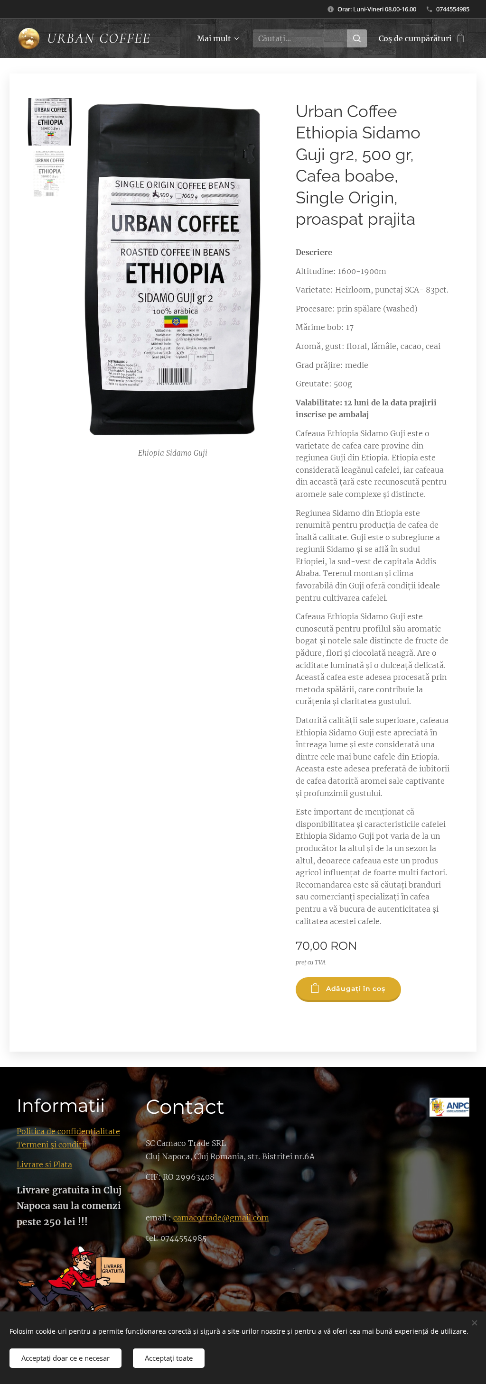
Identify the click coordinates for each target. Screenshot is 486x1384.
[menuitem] (216, 38)
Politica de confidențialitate (68, 1131)
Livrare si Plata (44, 1164)
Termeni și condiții (52, 1144)
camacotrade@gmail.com (221, 1217)
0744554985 (452, 9)
